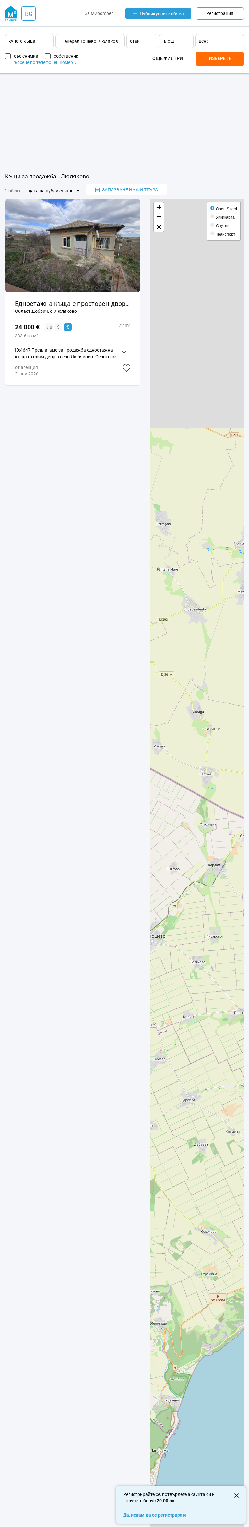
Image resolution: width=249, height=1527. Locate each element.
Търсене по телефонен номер (43, 62)
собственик (66, 56)
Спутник (223, 225)
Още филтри (167, 58)
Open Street (226, 208)
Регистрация (219, 13)
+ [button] (159, 207)
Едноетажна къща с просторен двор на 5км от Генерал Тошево (72, 303)
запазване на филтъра (130, 189)
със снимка (26, 56)
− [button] (159, 217)
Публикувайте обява (162, 13)
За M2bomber (99, 13)
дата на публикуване (51, 191)
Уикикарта (225, 217)
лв (49, 327)
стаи (135, 40)
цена (204, 40)
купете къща (21, 40)
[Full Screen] (159, 227)
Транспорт (225, 234)
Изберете (220, 58)
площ (168, 40)
